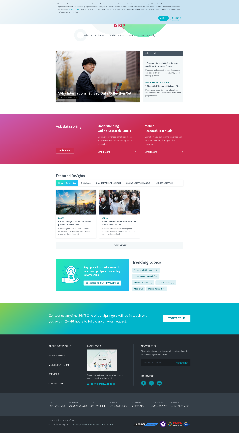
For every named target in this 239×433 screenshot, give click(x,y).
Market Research (164, 183)
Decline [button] (175, 18)
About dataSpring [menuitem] (60, 346)
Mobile (138, 289)
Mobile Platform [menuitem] (59, 365)
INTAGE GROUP (105, 424)
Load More (119, 245)
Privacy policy (55, 420)
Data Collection (69, 98)
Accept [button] (163, 18)
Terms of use (68, 420)
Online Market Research (157, 83)
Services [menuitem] (54, 374)
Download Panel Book (102, 384)
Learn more (104, 152)
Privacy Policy (74, 9)
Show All (86, 183)
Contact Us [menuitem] (56, 383)
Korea (61, 218)
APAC (147, 60)
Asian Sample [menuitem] (57, 355)
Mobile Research (156, 289)
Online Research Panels (138, 183)
